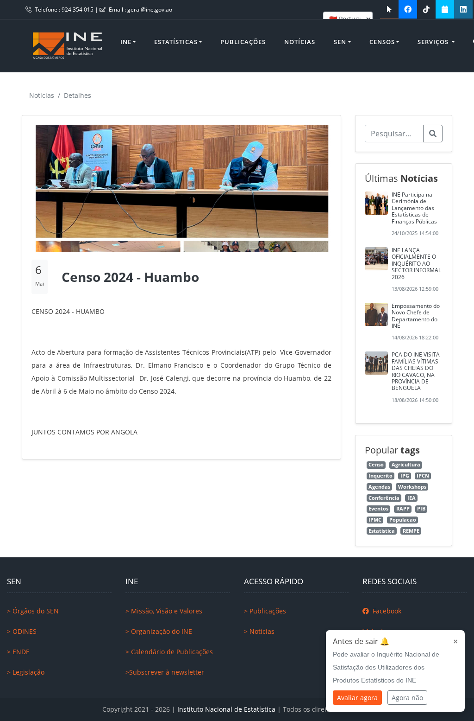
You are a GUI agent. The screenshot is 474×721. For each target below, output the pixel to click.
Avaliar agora (357, 697)
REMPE (411, 531)
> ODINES (22, 631)
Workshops (412, 487)
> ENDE (18, 651)
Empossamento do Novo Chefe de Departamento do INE (416, 316)
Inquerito (380, 475)
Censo (376, 464)
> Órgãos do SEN (33, 610)
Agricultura (406, 464)
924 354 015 (78, 9)
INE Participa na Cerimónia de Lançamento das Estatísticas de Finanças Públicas (414, 208)
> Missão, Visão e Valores (163, 610)
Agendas (379, 487)
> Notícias (259, 631)
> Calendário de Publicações (169, 651)
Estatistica (381, 531)
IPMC (374, 520)
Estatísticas (176, 42)
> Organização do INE (158, 631)
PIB (421, 508)
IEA (411, 498)
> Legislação (25, 672)
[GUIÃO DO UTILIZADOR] (389, 9)
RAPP (403, 508)
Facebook (386, 610)
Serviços (434, 42)
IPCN (423, 475)
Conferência (383, 498)
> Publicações (265, 610)
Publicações (243, 42)
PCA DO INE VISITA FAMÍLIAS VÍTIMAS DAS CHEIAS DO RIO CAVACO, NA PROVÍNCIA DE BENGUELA (416, 371)
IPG (404, 475)
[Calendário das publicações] (445, 9)
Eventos (378, 508)
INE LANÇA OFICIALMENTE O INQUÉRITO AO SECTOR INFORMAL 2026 (416, 263)
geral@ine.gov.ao (149, 9)
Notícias (299, 42)
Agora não (407, 697)
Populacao (402, 520)
